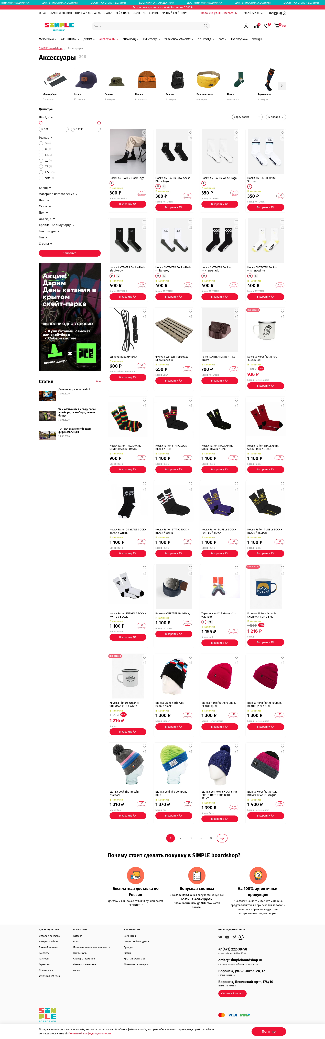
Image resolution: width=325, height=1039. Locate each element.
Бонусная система (49, 975)
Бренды (128, 947)
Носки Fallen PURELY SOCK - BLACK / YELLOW (264, 531)
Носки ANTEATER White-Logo (219, 178)
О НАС (42, 13)
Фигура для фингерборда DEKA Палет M (172, 358)
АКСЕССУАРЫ (107, 39)
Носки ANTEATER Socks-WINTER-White (262, 269)
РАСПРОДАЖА (239, 39)
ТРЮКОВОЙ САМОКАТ (177, 39)
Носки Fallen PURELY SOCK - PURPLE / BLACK (218, 531)
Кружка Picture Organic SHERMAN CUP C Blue (261, 615)
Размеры (44, 958)
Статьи (127, 953)
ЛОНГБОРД (204, 39)
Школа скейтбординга (136, 941)
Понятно (269, 1032)
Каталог (77, 936)
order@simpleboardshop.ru (240, 960)
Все (98, 381)
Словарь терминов (84, 958)
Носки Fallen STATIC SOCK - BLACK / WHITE (172, 531)
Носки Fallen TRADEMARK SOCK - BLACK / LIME (217, 447)
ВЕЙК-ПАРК (122, 13)
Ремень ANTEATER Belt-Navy (172, 613)
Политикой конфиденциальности (89, 1033)
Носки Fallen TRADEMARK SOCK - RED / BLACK (262, 447)
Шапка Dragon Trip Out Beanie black (169, 704)
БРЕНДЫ (257, 39)
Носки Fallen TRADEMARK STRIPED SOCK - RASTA (125, 447)
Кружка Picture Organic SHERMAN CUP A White (124, 704)
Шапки (139, 94)
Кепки (77, 94)
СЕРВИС (154, 13)
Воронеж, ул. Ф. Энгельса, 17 (219, 13)
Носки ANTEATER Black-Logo (127, 178)
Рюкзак (170, 94)
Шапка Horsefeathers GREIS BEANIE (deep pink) (264, 704)
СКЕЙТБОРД (150, 39)
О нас (76, 941)
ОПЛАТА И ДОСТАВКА (88, 13)
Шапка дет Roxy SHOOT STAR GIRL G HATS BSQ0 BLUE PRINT (219, 795)
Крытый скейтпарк (134, 958)
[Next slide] (282, 86)
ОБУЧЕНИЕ (139, 13)
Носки (230, 94)
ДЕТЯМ (88, 39)
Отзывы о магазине (84, 964)
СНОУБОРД (129, 39)
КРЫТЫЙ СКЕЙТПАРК (174, 13)
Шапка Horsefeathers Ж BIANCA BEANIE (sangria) (262, 793)
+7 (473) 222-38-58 (252, 13)
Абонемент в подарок (136, 964)
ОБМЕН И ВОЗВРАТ (60, 13)
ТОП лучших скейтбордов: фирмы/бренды (74, 430)
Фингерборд (50, 94)
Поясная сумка (205, 94)
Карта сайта (80, 953)
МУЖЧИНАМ (46, 39)
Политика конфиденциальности (91, 947)
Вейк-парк (130, 936)
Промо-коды (46, 970)
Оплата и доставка (49, 936)
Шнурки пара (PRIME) (123, 356)
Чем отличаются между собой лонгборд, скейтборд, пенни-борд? (77, 412)
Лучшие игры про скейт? (74, 389)
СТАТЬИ (108, 13)
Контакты (44, 953)
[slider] (40, 122)
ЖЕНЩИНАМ (68, 39)
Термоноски (264, 94)
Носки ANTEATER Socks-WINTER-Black (216, 269)
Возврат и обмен (48, 941)
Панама (109, 94)
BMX (221, 39)
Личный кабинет (48, 947)
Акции (76, 970)
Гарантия (44, 964)
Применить (70, 253)
